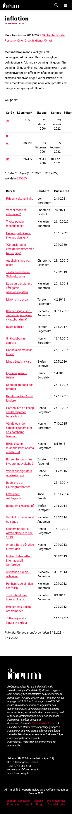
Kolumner (13, 804)
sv (7, 120)
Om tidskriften (56, 804)
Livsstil (27, 804)
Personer (11, 40)
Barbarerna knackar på (20, 506)
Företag (61, 35)
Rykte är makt (15, 327)
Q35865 (21, 178)
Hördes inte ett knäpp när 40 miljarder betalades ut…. (20, 412)
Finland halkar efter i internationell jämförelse (19, 561)
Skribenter (49, 35)
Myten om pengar (17, 299)
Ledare (38, 800)
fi (7, 136)
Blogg (40, 804)
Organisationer (34, 40)
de (7, 159)
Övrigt (48, 40)
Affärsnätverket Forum (43, 723)
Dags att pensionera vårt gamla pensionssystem (19, 288)
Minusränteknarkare (18, 361)
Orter (20, 40)
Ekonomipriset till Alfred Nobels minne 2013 (19, 533)
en (7, 143)
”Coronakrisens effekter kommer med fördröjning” (20, 249)
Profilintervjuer (56, 800)
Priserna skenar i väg (19, 198)
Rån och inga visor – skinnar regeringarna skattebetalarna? (19, 315)
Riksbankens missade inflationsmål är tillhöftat (20, 448)
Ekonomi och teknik (18, 800)
